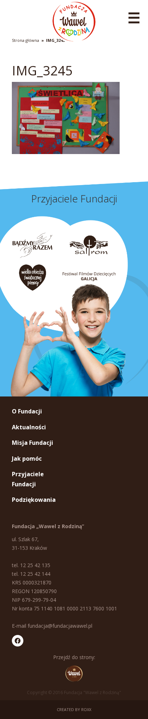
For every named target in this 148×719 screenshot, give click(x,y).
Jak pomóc (27, 458)
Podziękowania (34, 500)
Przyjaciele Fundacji (28, 479)
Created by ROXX (74, 709)
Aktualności (29, 427)
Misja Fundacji (32, 443)
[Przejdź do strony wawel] (74, 673)
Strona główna (25, 40)
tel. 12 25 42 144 (31, 573)
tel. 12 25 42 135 (31, 565)
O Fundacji (27, 411)
